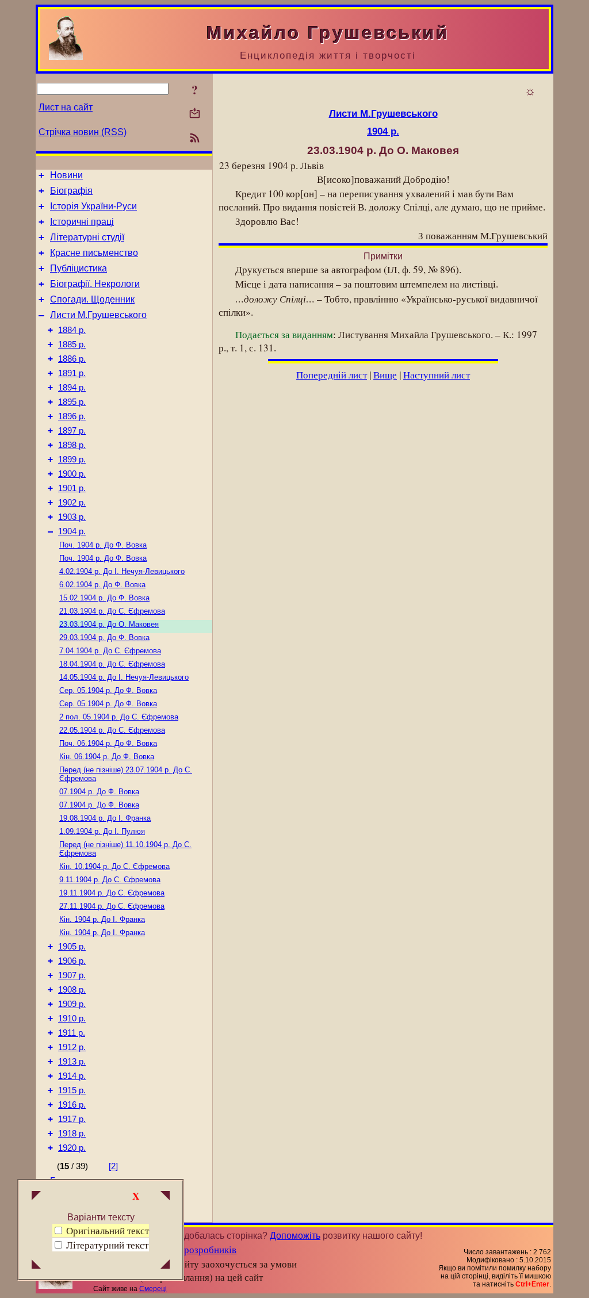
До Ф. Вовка (103, 545)
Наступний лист (436, 374)
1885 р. (72, 344)
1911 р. (71, 1032)
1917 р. (72, 1119)
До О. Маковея (109, 624)
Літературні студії (87, 237)
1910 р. (72, 1018)
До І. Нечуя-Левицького (122, 571)
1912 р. (72, 1047)
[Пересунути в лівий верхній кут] (36, 1196)
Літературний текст (107, 1244)
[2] (113, 1166)
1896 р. (72, 416)
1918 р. (72, 1133)
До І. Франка (105, 818)
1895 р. (72, 402)
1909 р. (72, 1004)
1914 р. (72, 1076)
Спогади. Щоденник (92, 299)
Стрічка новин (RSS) (83, 132)
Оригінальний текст (106, 1230)
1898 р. (72, 445)
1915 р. (72, 1090)
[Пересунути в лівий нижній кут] (36, 1265)
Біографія (71, 191)
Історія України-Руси (93, 206)
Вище (385, 374)
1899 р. (72, 459)
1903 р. (72, 517)
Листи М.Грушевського (98, 315)
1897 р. (72, 430)
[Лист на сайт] (195, 114)
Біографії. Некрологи (95, 284)
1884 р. (72, 330)
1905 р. (72, 946)
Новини (66, 175)
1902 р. (72, 502)
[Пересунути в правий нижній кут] (165, 1265)
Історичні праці (82, 222)
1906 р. (72, 961)
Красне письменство (94, 253)
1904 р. (72, 531)
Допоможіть (295, 1235)
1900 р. (72, 473)
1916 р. (72, 1104)
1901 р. (72, 488)
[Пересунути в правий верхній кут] (165, 1196)
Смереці (153, 1289)
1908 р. (72, 989)
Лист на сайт (66, 107)
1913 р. (72, 1061)
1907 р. (72, 975)
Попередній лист (331, 374)
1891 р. (72, 373)
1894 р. (72, 387)
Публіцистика (78, 268)
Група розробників (196, 1249)
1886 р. (72, 358)
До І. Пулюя (102, 831)
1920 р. (72, 1147)
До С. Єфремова (112, 611)
